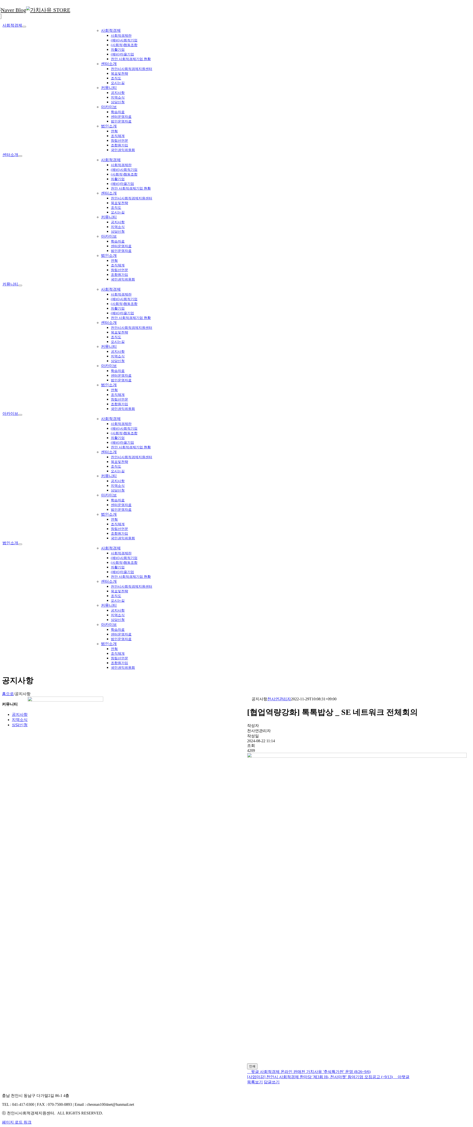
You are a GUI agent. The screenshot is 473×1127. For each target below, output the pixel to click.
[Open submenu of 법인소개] (20, 544)
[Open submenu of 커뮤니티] (20, 285)
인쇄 (252, 1066)
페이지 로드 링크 (17, 1122)
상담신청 (20, 725)
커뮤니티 (109, 88)
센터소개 (109, 64)
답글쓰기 (272, 1082)
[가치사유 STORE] (48, 10)
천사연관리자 (279, 699)
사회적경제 (111, 30)
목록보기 (255, 1082)
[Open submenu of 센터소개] (20, 156)
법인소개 (109, 126)
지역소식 (20, 720)
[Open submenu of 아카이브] (20, 415)
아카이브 (109, 107)
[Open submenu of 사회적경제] (24, 26)
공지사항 (20, 714)
